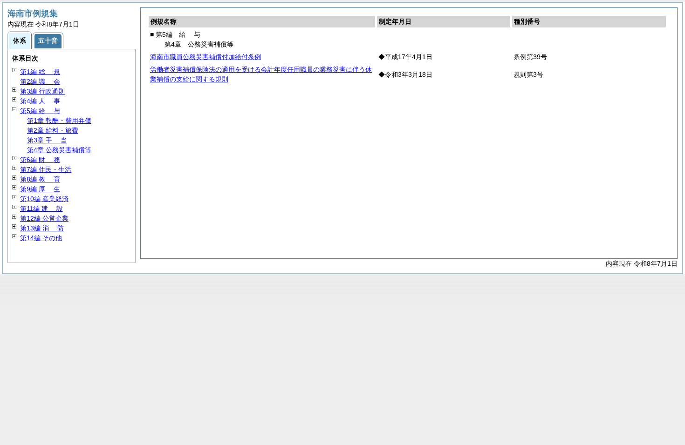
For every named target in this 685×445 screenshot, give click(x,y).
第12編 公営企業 (44, 218)
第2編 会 (40, 81)
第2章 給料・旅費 (52, 130)
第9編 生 (40, 189)
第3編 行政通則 (42, 91)
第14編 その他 (41, 238)
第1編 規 (40, 71)
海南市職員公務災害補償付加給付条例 (205, 57)
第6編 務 (40, 159)
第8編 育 (40, 179)
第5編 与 (40, 111)
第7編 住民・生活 (45, 169)
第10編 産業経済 (44, 198)
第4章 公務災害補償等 (59, 150)
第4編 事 (40, 101)
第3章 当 (47, 140)
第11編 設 (41, 208)
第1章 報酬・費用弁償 (59, 120)
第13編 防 (42, 228)
